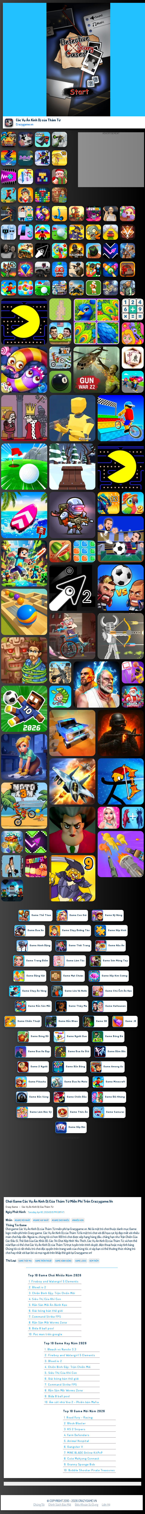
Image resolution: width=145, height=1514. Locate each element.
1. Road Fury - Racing (78, 1417)
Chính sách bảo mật (59, 1504)
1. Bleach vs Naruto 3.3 (60, 1349)
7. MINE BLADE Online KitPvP (83, 1452)
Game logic (80, 1260)
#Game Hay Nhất (41, 1220)
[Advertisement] (111, 160)
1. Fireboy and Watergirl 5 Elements (54, 1281)
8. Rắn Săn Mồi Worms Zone (48, 1322)
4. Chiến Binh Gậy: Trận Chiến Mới (68, 1367)
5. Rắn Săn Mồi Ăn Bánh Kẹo (48, 1305)
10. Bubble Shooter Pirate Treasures (89, 1470)
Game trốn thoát (43, 1260)
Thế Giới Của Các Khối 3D (33, 1241)
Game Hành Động (63, 1260)
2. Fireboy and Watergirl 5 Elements (70, 1355)
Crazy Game (12, 1206)
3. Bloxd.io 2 (53, 1361)
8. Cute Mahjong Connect (81, 1458)
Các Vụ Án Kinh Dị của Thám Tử (37, 1206)
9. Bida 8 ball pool (41, 1328)
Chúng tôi (39, 1504)
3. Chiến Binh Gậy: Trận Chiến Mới (52, 1293)
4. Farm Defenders (76, 1435)
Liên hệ (106, 1504)
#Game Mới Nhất (22, 1220)
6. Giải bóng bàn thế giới (46, 1310)
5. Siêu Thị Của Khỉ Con (61, 1373)
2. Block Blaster (75, 1423)
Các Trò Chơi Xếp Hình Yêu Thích (67, 1241)
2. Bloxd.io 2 (37, 1287)
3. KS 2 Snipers (75, 1429)
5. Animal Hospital (76, 1441)
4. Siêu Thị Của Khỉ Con (45, 1299)
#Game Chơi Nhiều (60, 1220)
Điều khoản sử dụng (86, 1504)
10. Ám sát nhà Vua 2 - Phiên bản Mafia (72, 1402)
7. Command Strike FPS (45, 1316)
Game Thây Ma (25, 1260)
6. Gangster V (73, 1447)
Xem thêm (94, 1260)
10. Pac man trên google (45, 1334)
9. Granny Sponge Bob (79, 1464)
